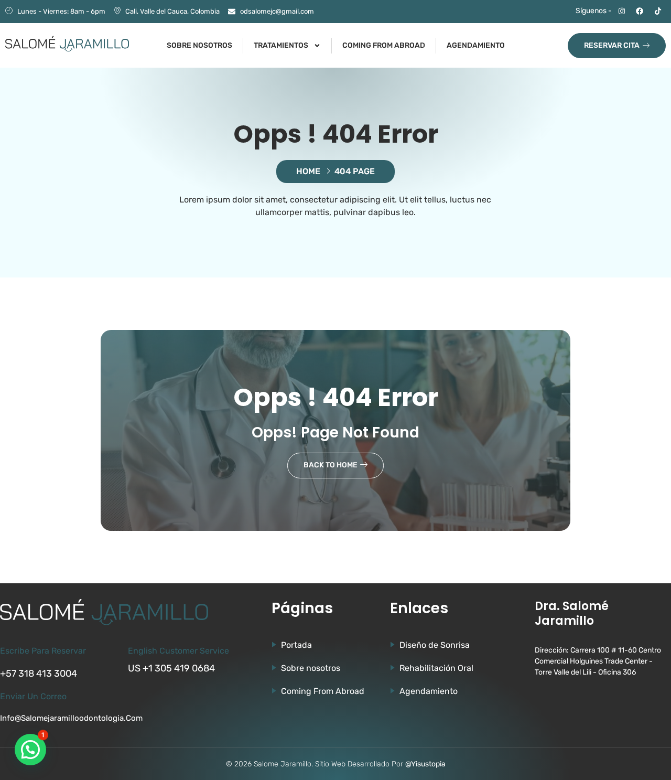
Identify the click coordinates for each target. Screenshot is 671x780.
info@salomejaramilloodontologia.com (71, 718)
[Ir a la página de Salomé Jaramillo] (67, 44)
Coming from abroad (383, 45)
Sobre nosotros (199, 45)
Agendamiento (476, 45)
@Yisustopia (425, 764)
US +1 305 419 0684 (171, 668)
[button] (30, 749)
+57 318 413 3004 (38, 673)
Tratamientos (281, 45)
